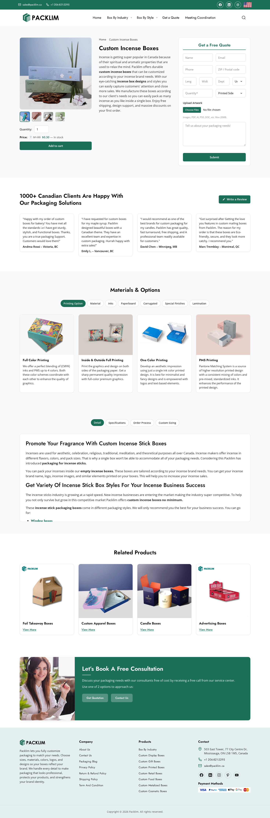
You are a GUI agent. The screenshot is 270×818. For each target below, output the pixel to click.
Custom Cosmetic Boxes (153, 791)
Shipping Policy (88, 779)
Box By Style (145, 17)
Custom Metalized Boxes (153, 785)
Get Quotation (95, 698)
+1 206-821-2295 (214, 760)
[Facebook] (220, 4)
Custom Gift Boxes (149, 761)
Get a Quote (170, 17)
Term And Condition (91, 785)
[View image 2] (36, 117)
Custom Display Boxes (151, 755)
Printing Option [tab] (73, 303)
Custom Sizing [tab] (167, 423)
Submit (214, 157)
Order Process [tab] (142, 423)
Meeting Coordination (200, 17)
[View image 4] (60, 117)
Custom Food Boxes (150, 779)
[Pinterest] (228, 775)
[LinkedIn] (229, 4)
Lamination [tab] (199, 303)
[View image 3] (48, 117)
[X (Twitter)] (210, 775)
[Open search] (243, 17)
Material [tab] (95, 303)
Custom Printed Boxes (151, 767)
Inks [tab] (110, 303)
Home (97, 17)
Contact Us (121, 698)
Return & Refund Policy (92, 773)
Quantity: (26, 129)
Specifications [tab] (117, 423)
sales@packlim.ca (214, 766)
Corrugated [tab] (150, 303)
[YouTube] (236, 775)
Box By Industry (117, 17)
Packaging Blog (88, 761)
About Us (84, 749)
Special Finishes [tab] (175, 303)
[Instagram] (238, 4)
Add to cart (55, 146)
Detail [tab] (97, 422)
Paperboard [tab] (128, 303)
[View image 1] (25, 117)
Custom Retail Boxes (150, 773)
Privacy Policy (87, 767)
